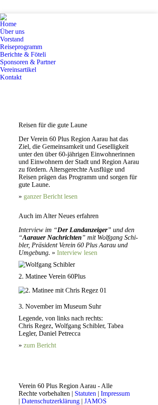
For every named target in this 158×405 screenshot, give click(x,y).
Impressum (115, 393)
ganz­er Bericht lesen (51, 196)
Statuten (85, 393)
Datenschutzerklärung (50, 401)
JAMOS (95, 401)
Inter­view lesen (77, 252)
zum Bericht (40, 345)
